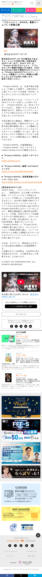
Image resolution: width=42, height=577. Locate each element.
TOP (38, 535)
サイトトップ (6, 15)
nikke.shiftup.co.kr (11, 161)
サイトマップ (10, 556)
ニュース (4, 19)
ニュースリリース (17, 15)
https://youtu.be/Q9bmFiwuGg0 (17, 171)
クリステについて (31, 551)
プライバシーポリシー (10, 551)
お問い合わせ (31, 556)
